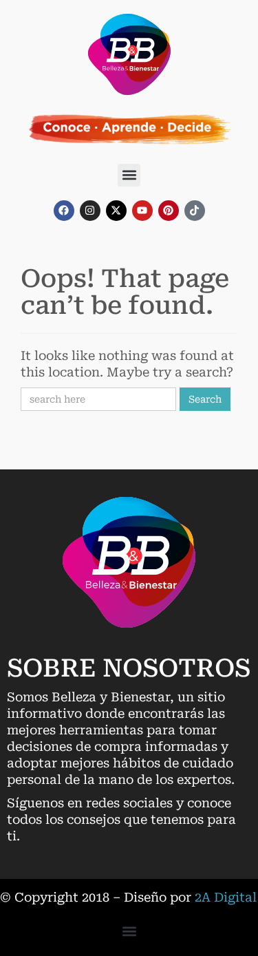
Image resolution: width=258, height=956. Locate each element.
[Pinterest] (168, 210)
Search (205, 399)
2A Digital (226, 897)
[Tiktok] (194, 210)
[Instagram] (90, 210)
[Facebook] (64, 210)
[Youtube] (142, 210)
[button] (129, 175)
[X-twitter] (116, 210)
